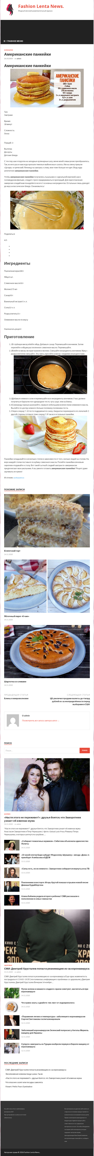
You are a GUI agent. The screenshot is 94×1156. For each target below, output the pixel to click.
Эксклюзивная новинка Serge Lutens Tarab (24, 1074)
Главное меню (15, 41)
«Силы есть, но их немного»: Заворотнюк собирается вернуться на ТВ (55, 868)
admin (19, 59)
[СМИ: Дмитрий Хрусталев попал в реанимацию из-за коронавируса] (47, 963)
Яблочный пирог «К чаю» (16, 616)
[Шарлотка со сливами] (47, 679)
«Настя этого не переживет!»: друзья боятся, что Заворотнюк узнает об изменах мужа (43, 1078)
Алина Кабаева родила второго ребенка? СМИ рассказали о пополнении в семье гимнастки (50, 897)
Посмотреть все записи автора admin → (40, 720)
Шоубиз (7, 814)
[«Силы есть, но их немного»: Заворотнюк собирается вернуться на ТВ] (11, 877)
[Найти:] (47, 750)
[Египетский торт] (47, 548)
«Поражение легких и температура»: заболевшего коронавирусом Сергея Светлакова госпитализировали (53, 1017)
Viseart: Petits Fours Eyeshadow (18, 1086)
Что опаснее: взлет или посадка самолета (24, 1082)
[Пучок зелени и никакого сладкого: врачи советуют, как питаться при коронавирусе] (11, 997)
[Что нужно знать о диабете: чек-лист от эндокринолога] (11, 1011)
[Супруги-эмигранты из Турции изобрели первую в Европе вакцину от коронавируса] (11, 1052)
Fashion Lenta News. (41, 6)
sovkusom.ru (18, 477)
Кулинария (8, 50)
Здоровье (8, 965)
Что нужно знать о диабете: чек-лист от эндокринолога (47, 1003)
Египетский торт (12, 550)
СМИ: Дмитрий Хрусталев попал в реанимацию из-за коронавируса (46, 968)
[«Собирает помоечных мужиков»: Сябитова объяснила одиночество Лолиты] (11, 849)
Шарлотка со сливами (15, 681)
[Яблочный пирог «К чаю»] (47, 613)
